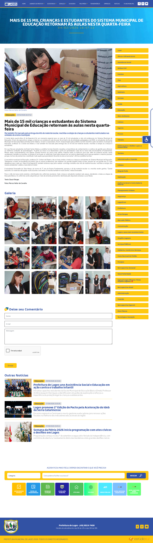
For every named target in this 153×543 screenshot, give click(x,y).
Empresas (107, 4)
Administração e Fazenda (127, 159)
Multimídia (82, 4)
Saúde (120, 104)
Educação (121, 110)
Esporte (120, 128)
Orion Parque (123, 214)
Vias (119, 80)
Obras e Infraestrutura (126, 56)
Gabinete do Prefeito (36, 4)
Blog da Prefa (123, 171)
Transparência (95, 4)
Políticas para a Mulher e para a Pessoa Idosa (130, 146)
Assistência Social (124, 62)
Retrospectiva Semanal (126, 268)
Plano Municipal (129, 4)
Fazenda (121, 299)
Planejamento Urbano (126, 190)
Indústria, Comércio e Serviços (129, 250)
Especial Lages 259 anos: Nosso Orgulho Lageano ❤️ (129, 280)
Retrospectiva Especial (126, 305)
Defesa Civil (122, 68)
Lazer (120, 50)
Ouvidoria (72, 4)
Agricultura (122, 86)
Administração (123, 293)
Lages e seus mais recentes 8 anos (130, 232)
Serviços (62, 4)
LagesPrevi (122, 202)
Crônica (120, 165)
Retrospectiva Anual (125, 287)
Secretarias (51, 4)
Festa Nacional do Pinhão (127, 256)
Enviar (10, 365)
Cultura (120, 122)
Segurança (122, 196)
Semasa (121, 98)
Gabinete (121, 92)
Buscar (133, 475)
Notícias (117, 4)
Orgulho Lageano (124, 238)
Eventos (121, 74)
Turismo (121, 153)
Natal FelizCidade (124, 274)
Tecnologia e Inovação (126, 317)
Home (24, 4)
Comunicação (123, 226)
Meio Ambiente (123, 116)
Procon (120, 134)
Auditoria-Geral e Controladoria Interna (130, 183)
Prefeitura (122, 208)
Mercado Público (124, 220)
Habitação (122, 177)
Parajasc (121, 262)
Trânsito (121, 140)
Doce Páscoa (122, 311)
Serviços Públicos (124, 244)
